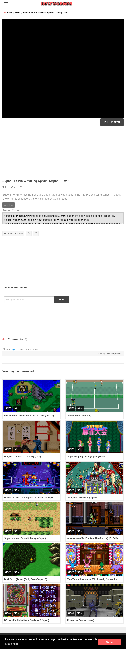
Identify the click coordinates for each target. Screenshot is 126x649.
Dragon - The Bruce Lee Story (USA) (22, 456)
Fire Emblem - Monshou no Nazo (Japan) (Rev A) (29, 415)
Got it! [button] (109, 642)
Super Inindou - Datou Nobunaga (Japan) (25, 538)
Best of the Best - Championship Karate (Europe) (28, 497)
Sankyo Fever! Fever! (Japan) (82, 497)
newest (110, 354)
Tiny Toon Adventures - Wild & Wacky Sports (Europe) (94, 579)
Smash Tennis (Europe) (79, 415)
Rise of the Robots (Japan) (80, 620)
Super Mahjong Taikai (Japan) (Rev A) (86, 456)
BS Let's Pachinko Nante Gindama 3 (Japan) (26, 620)
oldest (118, 354)
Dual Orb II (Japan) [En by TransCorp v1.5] (25, 579)
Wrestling (8, 205)
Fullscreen (112, 122)
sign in (15, 349)
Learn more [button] (12, 643)
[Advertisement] (63, 153)
